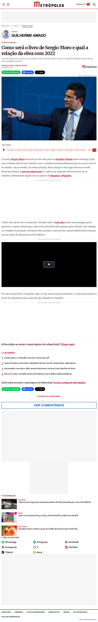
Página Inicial (6, 25)
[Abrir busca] (94, 4)
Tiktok (9, 552)
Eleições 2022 (43, 396)
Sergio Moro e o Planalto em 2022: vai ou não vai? (26, 358)
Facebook (73, 542)
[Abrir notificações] (8, 4)
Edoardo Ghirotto (21, 65)
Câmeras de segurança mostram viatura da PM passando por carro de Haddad (54, 502)
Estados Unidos (64, 159)
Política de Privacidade (36, 612)
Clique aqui (67, 344)
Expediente (19, 612)
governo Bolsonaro (32, 171)
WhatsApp (10, 542)
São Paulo (21, 500)
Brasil (20, 513)
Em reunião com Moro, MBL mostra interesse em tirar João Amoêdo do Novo (39, 368)
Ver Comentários (49, 405)
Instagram (11, 547)
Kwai (39, 552)
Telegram (42, 542)
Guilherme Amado (27, 25)
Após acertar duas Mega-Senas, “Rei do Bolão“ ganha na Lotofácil (48, 515)
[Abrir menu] (4, 4)
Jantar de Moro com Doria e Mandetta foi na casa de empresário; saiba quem (40, 363)
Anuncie (66, 612)
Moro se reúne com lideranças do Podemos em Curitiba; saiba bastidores (38, 374)
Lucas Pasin (22, 526)
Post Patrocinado (80, 612)
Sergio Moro (17, 159)
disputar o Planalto (60, 175)
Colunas (15, 25)
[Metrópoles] (49, 4)
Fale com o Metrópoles (11, 617)
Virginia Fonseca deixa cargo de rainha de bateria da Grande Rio (48, 529)
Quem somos (6, 612)
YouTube (73, 547)
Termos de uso (54, 612)
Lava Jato (60, 222)
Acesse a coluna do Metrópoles (69, 382)
